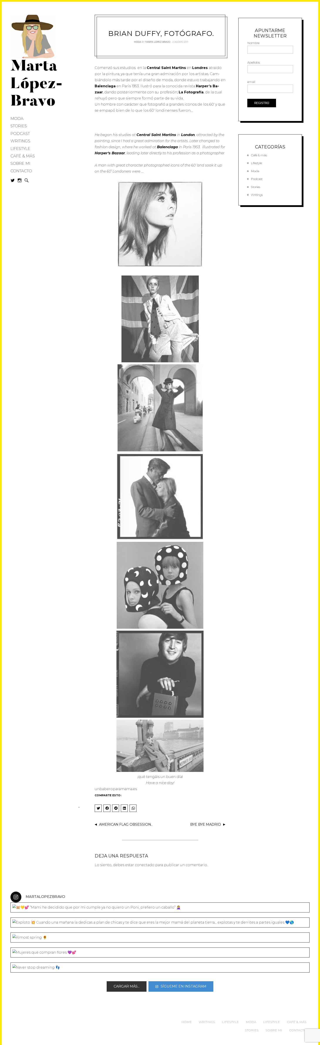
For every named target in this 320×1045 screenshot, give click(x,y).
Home (186, 1022)
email (251, 82)
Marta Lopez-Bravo (157, 41)
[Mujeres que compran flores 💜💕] (160, 953)
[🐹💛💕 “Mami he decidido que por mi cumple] (160, 907)
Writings (20, 141)
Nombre (253, 43)
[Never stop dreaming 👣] (160, 968)
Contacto (21, 171)
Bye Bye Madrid (205, 824)
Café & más (22, 156)
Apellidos (253, 62)
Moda (17, 118)
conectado (144, 865)
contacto (298, 1030)
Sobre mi (20, 163)
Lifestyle (20, 148)
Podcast (20, 133)
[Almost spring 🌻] (160, 937)
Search (26, 180)
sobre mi (274, 1030)
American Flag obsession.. (125, 824)
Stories (18, 126)
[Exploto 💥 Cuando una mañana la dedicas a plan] (160, 922)
